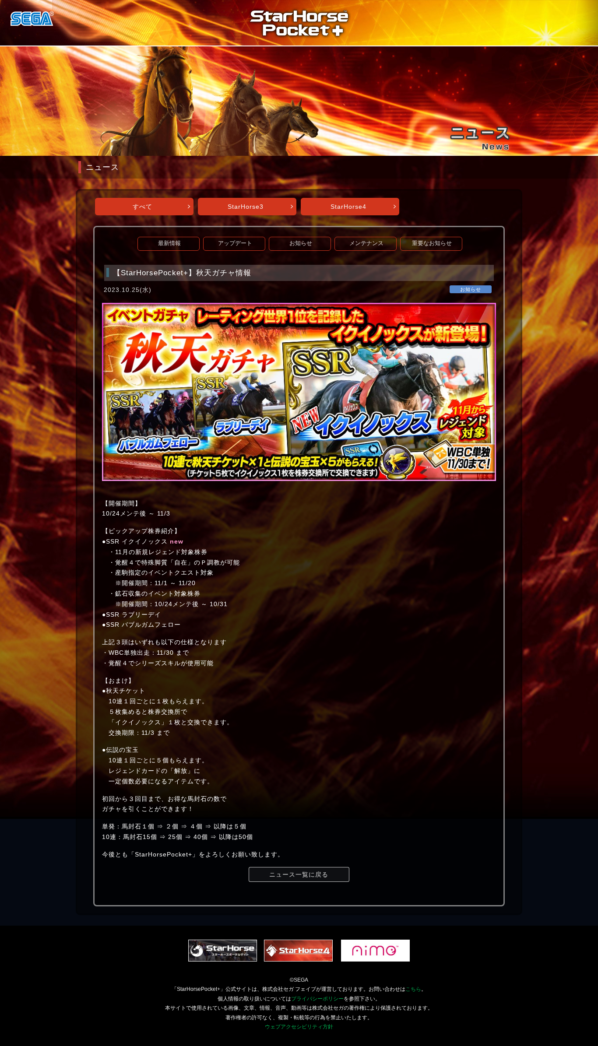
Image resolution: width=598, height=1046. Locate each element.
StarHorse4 (348, 206)
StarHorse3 (246, 206)
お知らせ (300, 243)
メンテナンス (366, 243)
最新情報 (169, 243)
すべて (142, 206)
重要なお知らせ (432, 243)
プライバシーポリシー (317, 999)
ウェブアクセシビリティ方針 (299, 1027)
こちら (413, 989)
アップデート (235, 243)
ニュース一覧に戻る (298, 874)
